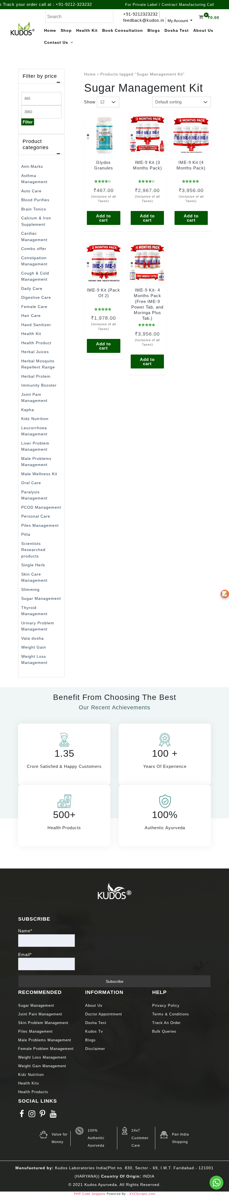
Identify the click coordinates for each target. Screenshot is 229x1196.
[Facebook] (22, 1115)
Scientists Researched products (33, 549)
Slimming (30, 589)
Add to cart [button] (103, 218)
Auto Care (31, 191)
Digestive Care (36, 297)
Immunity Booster (39, 385)
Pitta (25, 534)
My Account (178, 20)
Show (90, 102)
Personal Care (35, 516)
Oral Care (31, 483)
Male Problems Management (44, 1040)
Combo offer (33, 248)
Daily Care (31, 288)
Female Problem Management (46, 1049)
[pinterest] (43, 1115)
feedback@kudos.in (143, 20)
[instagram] (31, 1115)
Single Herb (33, 565)
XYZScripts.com (142, 1193)
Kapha (27, 409)
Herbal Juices (35, 352)
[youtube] (53, 1115)
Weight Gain (33, 647)
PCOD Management (41, 507)
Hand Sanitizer (36, 324)
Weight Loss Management (43, 1057)
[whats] (216, 1183)
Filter (28, 122)
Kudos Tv (94, 1031)
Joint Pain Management (40, 1014)
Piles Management (40, 525)
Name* (25, 930)
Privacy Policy (166, 1005)
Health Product (36, 343)
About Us (93, 1005)
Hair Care (31, 315)
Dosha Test (95, 1023)
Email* (25, 954)
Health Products (33, 1092)
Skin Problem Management (43, 1023)
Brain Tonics (33, 209)
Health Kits (28, 1083)
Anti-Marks (32, 166)
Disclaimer (95, 1049)
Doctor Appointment (103, 1014)
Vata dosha (32, 638)
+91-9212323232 (140, 14)
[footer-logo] (114, 890)
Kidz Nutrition (35, 418)
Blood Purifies (35, 200)
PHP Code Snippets (90, 1193)
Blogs (90, 1040)
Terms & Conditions (170, 1014)
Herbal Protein (36, 376)
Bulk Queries (164, 1031)
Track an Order (166, 1023)
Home (90, 74)
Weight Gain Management (42, 1066)
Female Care (34, 306)
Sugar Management (41, 598)
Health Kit (31, 333)
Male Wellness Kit (39, 474)
